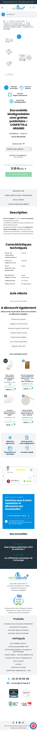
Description (18, 191)
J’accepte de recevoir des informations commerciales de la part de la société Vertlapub (20, 522)
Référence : (14, 134)
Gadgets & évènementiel (18, 324)
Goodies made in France (18, 630)
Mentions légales (17, 726)
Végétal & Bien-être (17, 21)
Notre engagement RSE (18, 647)
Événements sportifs (18, 319)
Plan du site (8, 726)
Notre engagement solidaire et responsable (18, 651)
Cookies (29, 726)
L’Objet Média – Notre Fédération (18, 655)
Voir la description (18, 137)
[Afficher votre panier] (34, 8)
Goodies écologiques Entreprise (18, 624)
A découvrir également (18, 204)
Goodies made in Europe (18, 333)
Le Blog (18, 664)
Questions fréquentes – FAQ (18, 671)
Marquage (18, 144)
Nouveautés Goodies (19, 627)
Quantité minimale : (18, 155)
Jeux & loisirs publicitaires (18, 342)
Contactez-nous (18, 667)
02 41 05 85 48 (20, 678)
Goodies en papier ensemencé (18, 328)
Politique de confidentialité (18, 728)
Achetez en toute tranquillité (18, 658)
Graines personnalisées (13, 23)
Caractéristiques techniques (18, 195)
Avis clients (18, 200)
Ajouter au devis (20, 174)
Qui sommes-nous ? (18, 643)
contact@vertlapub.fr (20, 683)
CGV (24, 726)
